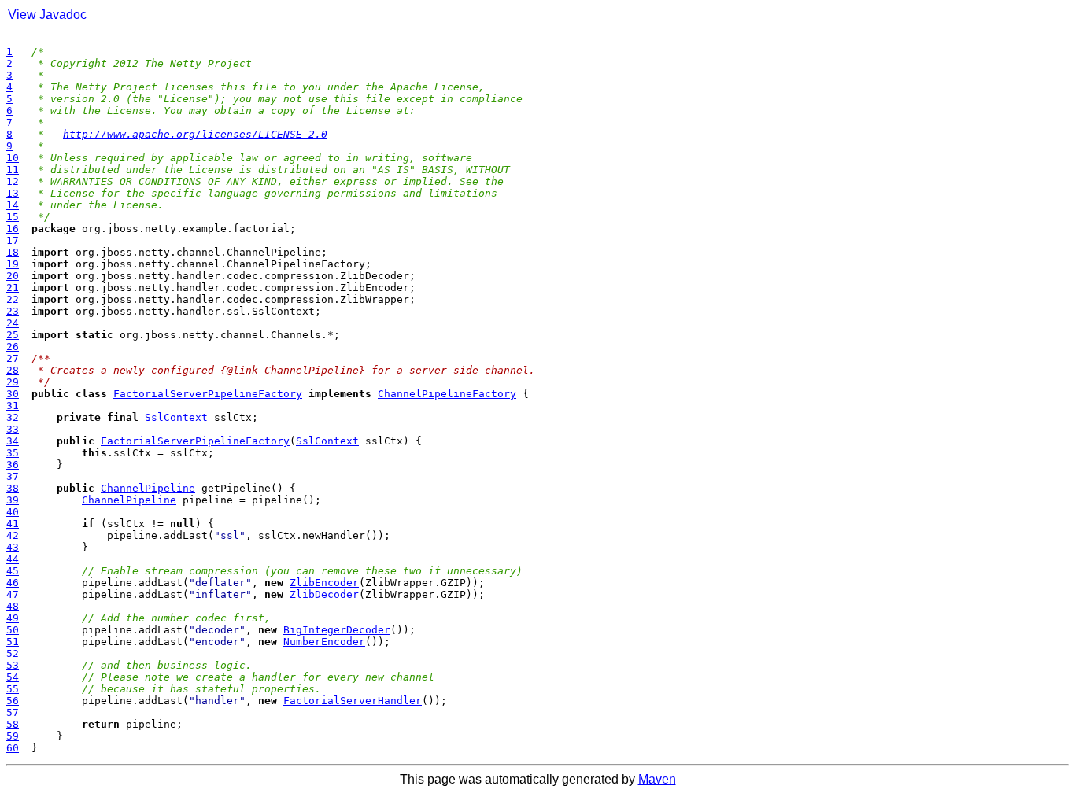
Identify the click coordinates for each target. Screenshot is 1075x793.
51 (12, 641)
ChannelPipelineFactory (447, 394)
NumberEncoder (324, 641)
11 (12, 169)
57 (12, 712)
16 (12, 228)
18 (12, 252)
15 (12, 217)
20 (12, 276)
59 (12, 736)
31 (12, 405)
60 (12, 748)
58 (12, 724)
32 (12, 417)
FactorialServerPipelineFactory (207, 394)
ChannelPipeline (148, 488)
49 (12, 618)
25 (12, 335)
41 (12, 523)
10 (12, 158)
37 (12, 476)
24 (12, 323)
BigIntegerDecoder (336, 630)
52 (12, 653)
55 (12, 689)
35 (12, 453)
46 (12, 582)
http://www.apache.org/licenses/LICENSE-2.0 (195, 134)
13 (12, 193)
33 (12, 429)
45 (12, 571)
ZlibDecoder (324, 594)
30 (12, 394)
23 (12, 311)
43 (12, 547)
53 (12, 665)
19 (12, 264)
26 (12, 346)
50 (12, 630)
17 (12, 240)
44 (12, 559)
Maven (657, 779)
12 (12, 181)
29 (12, 382)
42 (12, 535)
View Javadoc (47, 14)
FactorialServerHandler (352, 700)
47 (12, 594)
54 (12, 677)
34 (12, 441)
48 (12, 606)
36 (12, 464)
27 (12, 358)
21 (12, 287)
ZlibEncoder (324, 582)
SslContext (176, 417)
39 (12, 500)
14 (12, 205)
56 (12, 700)
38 (12, 488)
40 (12, 512)
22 (12, 299)
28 (12, 370)
